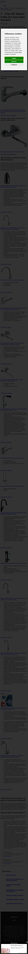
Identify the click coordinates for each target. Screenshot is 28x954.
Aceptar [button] (14, 58)
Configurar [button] (14, 64)
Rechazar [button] (14, 61)
